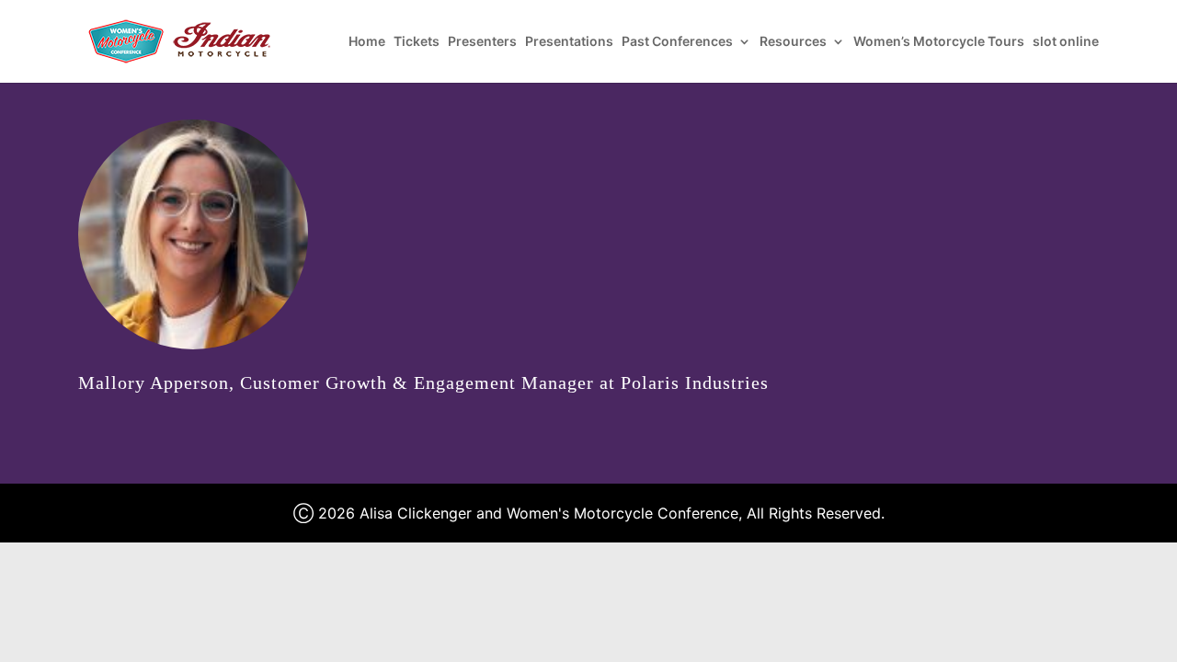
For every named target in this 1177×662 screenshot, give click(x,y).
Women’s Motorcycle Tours (938, 42)
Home (367, 42)
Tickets (417, 42)
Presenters (482, 42)
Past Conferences (677, 42)
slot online (1066, 42)
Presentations (569, 42)
